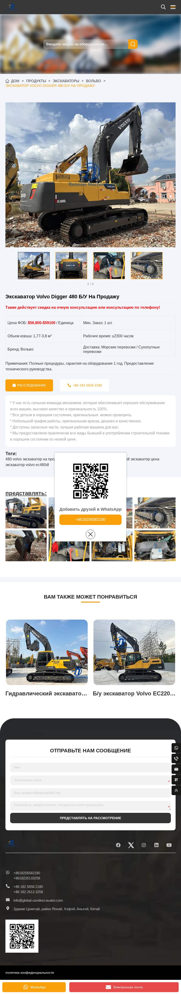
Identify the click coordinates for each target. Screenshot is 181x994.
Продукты (36, 81)
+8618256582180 (90, 520)
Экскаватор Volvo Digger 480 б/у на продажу (50, 86)
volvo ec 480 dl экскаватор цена (131, 459)
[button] (8, 265)
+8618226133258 (26, 878)
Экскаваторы (66, 81)
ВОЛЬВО (93, 81)
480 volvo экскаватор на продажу (34, 459)
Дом (15, 81)
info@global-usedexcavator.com (38, 900)
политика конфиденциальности (29, 972)
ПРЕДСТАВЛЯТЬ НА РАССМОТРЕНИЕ (90, 818)
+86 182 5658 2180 (28, 887)
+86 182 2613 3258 (28, 892)
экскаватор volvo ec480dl (27, 465)
